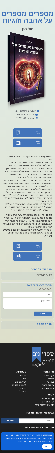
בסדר (47, 446)
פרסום (42, 314)
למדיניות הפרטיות (30, 441)
